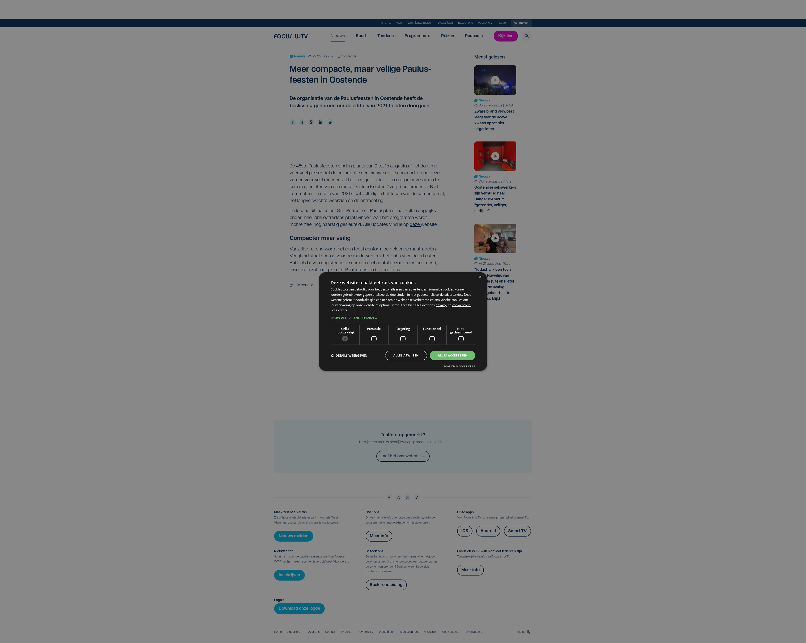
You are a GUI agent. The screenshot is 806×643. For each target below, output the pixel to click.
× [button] (480, 277)
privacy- (441, 305)
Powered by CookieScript (459, 366)
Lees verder (339, 310)
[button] (403, 318)
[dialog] (403, 321)
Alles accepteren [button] (452, 355)
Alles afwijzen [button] (406, 355)
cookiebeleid (461, 305)
